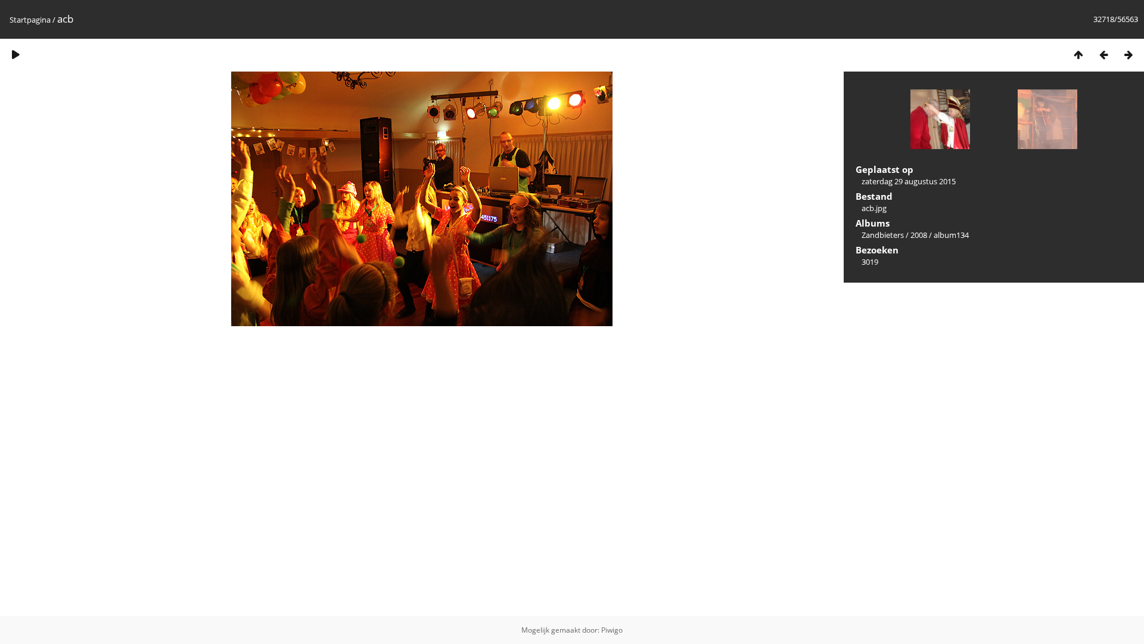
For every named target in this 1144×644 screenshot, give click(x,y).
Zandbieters (883, 235)
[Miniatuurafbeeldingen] (1078, 54)
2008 (918, 235)
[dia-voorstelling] (15, 54)
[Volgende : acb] (1128, 54)
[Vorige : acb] (1103, 54)
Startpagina (30, 19)
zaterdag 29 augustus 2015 (909, 181)
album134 (951, 235)
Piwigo (612, 630)
